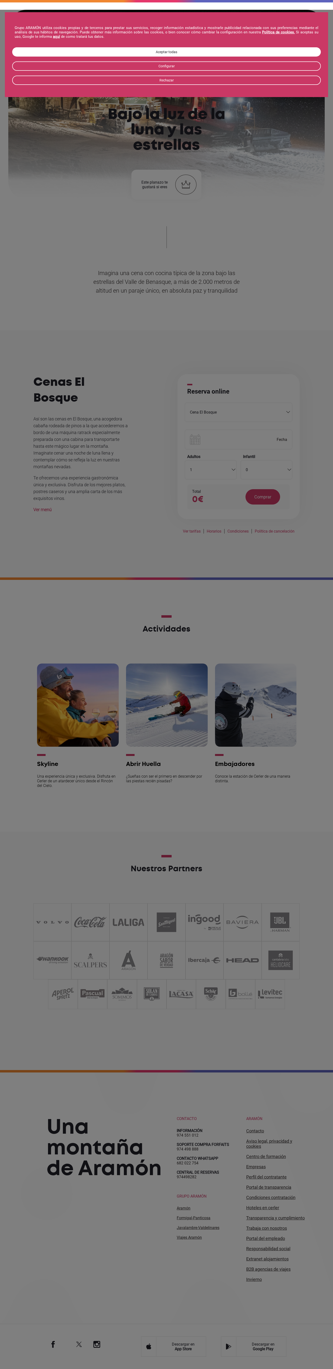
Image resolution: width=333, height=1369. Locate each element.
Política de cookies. (278, 32)
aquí (56, 36)
